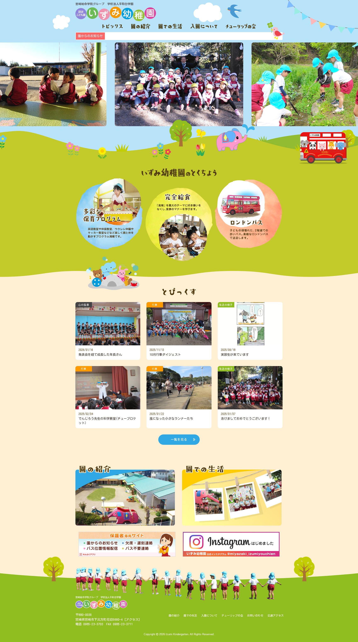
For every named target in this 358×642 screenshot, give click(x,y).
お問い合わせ (255, 615)
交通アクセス (275, 615)
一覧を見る (179, 439)
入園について (209, 615)
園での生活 (190, 615)
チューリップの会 (232, 615)
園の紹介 (174, 615)
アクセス (132, 619)
